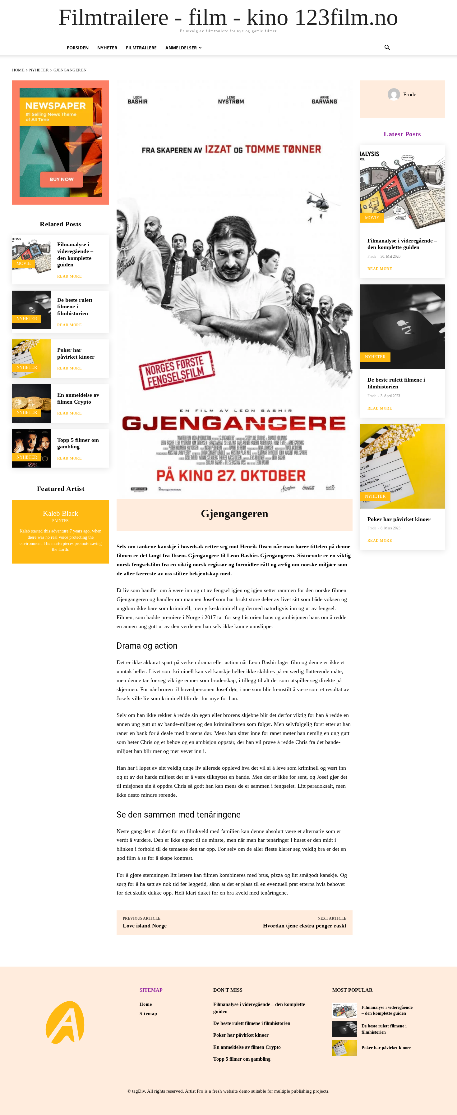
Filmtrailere (141, 48)
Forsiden (78, 48)
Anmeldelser (181, 48)
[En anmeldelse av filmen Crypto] (31, 403)
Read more (69, 276)
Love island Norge (145, 925)
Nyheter (107, 48)
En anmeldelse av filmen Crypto (247, 1047)
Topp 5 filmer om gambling (78, 443)
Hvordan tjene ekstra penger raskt (304, 925)
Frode (409, 94)
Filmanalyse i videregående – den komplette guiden (402, 244)
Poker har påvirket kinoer (76, 353)
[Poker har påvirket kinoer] (31, 358)
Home (18, 70)
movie (23, 263)
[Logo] (65, 1022)
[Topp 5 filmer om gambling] (31, 448)
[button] (387, 48)
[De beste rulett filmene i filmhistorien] (31, 310)
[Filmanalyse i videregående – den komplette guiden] (31, 254)
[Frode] (395, 94)
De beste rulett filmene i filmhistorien (74, 306)
